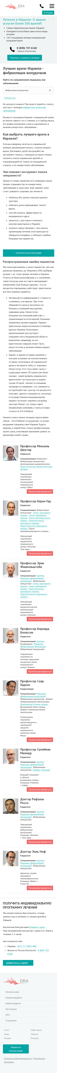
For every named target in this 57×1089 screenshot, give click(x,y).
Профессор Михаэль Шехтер (34, 448)
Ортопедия (11, 1009)
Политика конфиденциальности (18, 1058)
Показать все (10, 98)
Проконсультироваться (39, 491)
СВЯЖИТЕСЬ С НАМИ (17, 962)
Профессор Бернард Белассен (34, 630)
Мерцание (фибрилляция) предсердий (32, 579)
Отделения (11, 1020)
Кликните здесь (37, 927)
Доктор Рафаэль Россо (32, 801)
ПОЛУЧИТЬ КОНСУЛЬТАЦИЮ (28, 253)
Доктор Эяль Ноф (33, 851)
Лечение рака (12, 991)
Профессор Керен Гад (35, 501)
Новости (34, 1034)
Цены (6, 1034)
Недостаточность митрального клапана (33, 527)
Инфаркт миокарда (41, 770)
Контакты (35, 1038)
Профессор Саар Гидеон (32, 683)
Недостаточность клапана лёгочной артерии (36, 468)
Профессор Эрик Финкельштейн (32, 565)
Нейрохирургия (12, 1003)
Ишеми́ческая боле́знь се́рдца (34, 704)
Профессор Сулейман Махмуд (35, 751)
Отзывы (49, 12)
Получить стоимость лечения (24, 57)
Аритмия (40, 575)
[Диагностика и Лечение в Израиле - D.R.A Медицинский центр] (14, 6)
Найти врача (36, 1030)
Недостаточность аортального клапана (32, 522)
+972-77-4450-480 (26, 946)
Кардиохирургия (13, 997)
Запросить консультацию (16, 1049)
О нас (6, 1030)
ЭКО (7, 1014)
